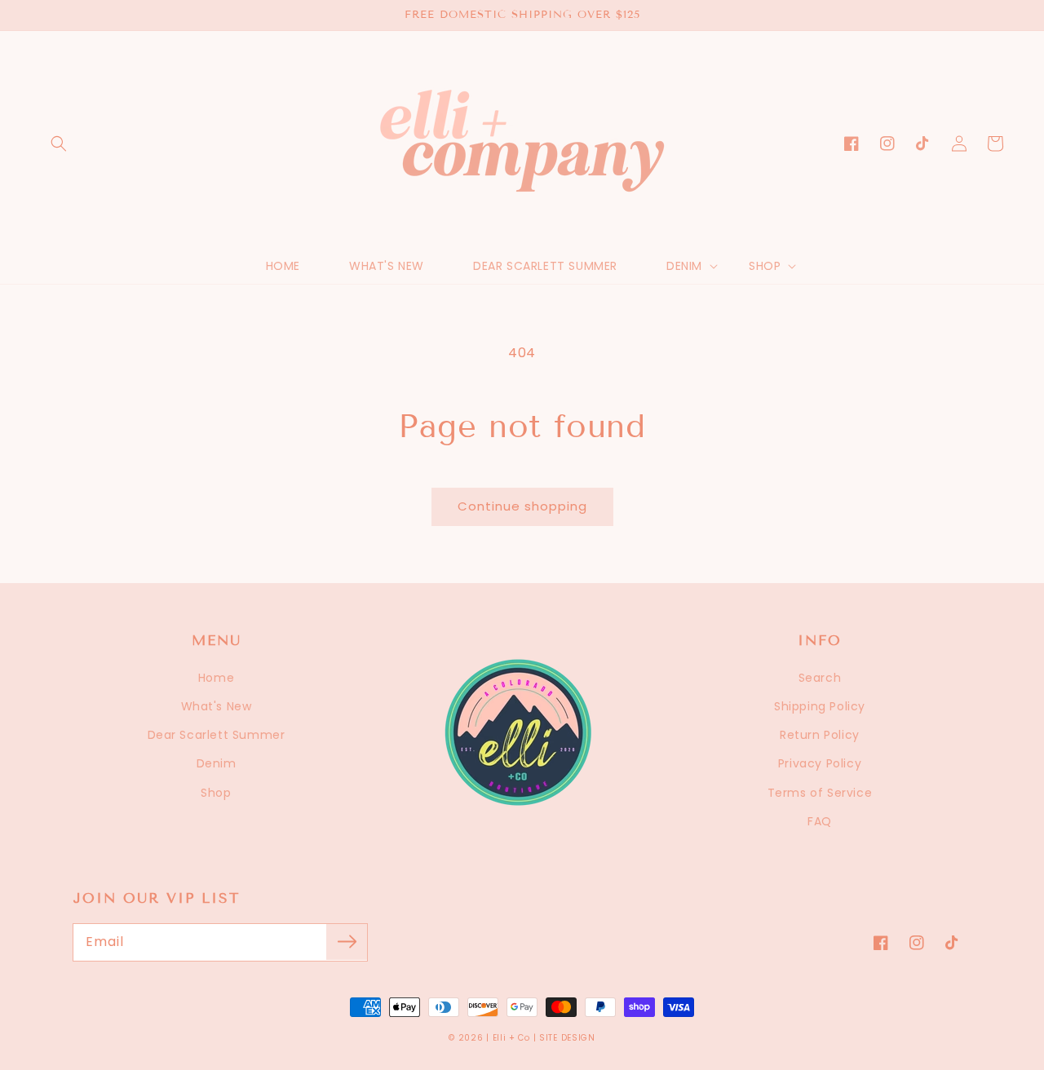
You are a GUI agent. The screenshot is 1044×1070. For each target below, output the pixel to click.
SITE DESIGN (567, 1038)
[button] (59, 143)
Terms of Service (820, 793)
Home (216, 678)
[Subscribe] (346, 942)
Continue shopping (522, 506)
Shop (216, 793)
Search (820, 678)
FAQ (819, 821)
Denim (217, 763)
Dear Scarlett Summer (216, 735)
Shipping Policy (819, 706)
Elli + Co (511, 1038)
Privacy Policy (819, 763)
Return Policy (820, 735)
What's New (216, 706)
